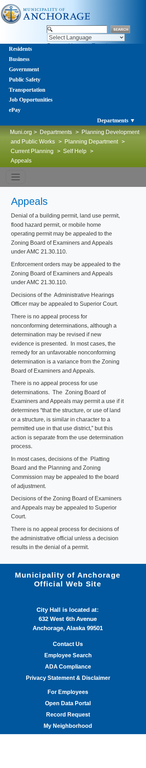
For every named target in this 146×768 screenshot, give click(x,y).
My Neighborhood (68, 726)
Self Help (74, 151)
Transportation (27, 90)
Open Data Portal (68, 703)
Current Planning (32, 151)
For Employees (67, 692)
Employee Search (68, 655)
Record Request (68, 715)
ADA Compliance (68, 667)
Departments (56, 132)
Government (24, 69)
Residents (20, 49)
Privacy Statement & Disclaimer (68, 678)
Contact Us (68, 644)
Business (19, 59)
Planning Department (91, 142)
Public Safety (24, 80)
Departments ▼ (116, 120)
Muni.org (21, 132)
